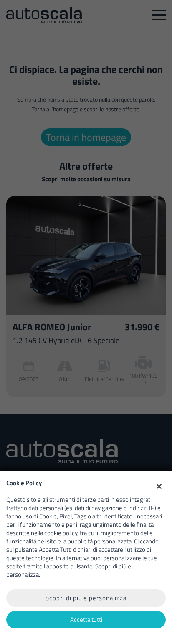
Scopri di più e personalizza (86, 598)
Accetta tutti (86, 619)
